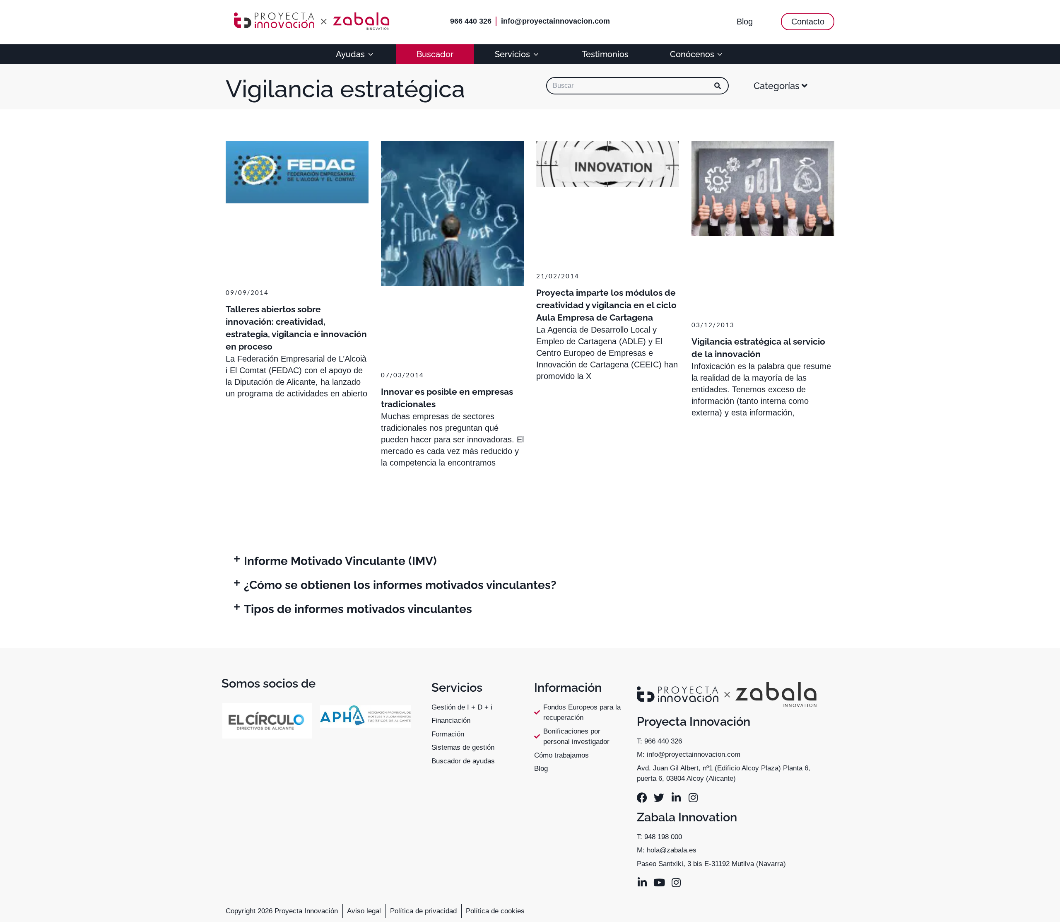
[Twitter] (659, 797)
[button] (530, 561)
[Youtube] (659, 882)
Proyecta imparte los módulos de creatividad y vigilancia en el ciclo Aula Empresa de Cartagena (606, 305)
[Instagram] (693, 797)
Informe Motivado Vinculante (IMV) (340, 561)
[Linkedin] (676, 797)
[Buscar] (717, 86)
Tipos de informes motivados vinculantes (358, 609)
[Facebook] (642, 797)
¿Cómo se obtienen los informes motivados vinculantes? (400, 585)
